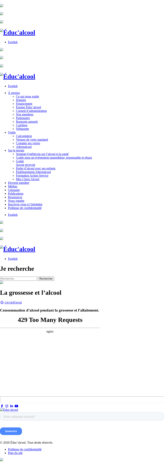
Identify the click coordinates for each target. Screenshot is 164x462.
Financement (24, 103)
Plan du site (15, 453)
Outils (12, 132)
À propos (14, 93)
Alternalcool (24, 146)
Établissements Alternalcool (33, 172)
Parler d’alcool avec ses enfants (35, 168)
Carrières (21, 125)
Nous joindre (16, 200)
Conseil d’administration (31, 111)
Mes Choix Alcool (27, 179)
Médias (12, 186)
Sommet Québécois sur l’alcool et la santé (42, 154)
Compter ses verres (28, 143)
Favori (13, 302)
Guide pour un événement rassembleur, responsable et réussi (54, 157)
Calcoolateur (24, 136)
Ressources (15, 197)
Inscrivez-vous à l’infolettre (25, 204)
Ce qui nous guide (27, 96)
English (13, 42)
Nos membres (24, 114)
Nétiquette (22, 128)
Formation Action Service (32, 175)
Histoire (21, 100)
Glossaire (14, 190)
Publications (15, 193)
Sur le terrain (16, 150)
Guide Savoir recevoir (25, 162)
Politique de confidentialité (25, 208)
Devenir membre (18, 182)
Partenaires (23, 118)
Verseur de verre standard (32, 139)
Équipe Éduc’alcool (28, 107)
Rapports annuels (27, 121)
